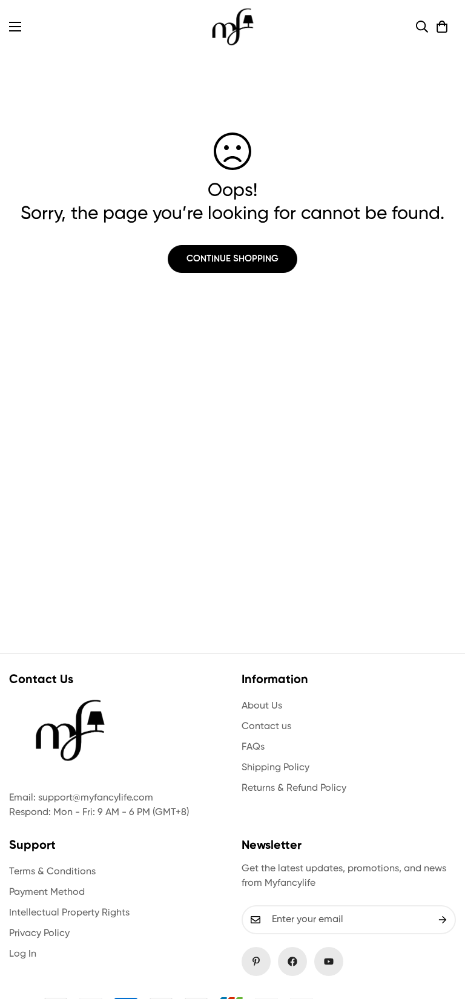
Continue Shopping (232, 258)
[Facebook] (292, 961)
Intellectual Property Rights (69, 913)
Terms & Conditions (52, 872)
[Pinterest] (256, 961)
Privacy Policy (39, 933)
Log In (22, 954)
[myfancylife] (232, 26)
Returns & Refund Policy (294, 788)
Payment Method (47, 892)
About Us (262, 706)
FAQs (253, 747)
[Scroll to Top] (441, 933)
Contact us (266, 727)
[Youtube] (328, 961)
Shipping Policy (275, 768)
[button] (442, 27)
